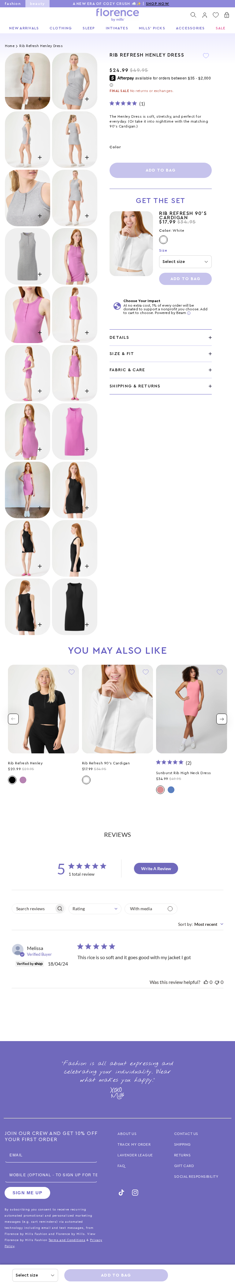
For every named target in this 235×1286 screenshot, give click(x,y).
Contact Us (186, 1134)
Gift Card (184, 1166)
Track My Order (134, 1144)
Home (9, 46)
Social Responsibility (196, 1176)
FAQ (121, 1166)
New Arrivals (24, 28)
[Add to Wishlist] (206, 60)
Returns (182, 1155)
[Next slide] (221, 719)
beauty (37, 4)
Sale (221, 28)
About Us (127, 1134)
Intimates (117, 28)
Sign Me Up (27, 1192)
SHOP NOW (157, 4)
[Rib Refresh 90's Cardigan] (131, 248)
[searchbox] (33, 908)
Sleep (89, 28)
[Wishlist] (215, 15)
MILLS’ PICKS (152, 28)
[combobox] (95, 909)
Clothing (61, 28)
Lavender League (135, 1155)
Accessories (190, 28)
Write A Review (156, 868)
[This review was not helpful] (217, 982)
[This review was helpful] (206, 982)
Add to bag (161, 170)
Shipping (182, 1144)
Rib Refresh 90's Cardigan (183, 215)
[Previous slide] (13, 719)
